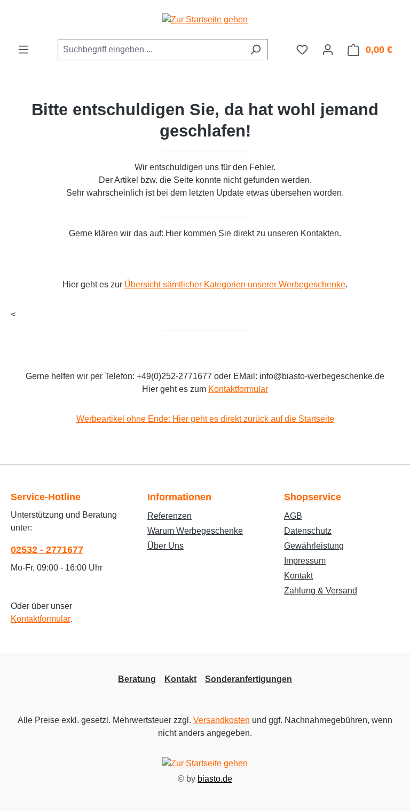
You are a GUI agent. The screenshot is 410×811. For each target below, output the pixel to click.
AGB (293, 515)
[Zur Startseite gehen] (205, 19)
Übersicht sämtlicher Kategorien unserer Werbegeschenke (234, 284)
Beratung (137, 679)
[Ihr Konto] (328, 49)
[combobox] (150, 49)
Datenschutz (308, 530)
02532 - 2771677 (47, 549)
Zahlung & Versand (320, 590)
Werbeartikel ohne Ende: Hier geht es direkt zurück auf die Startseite (205, 418)
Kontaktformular (238, 389)
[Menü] (23, 49)
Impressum (305, 560)
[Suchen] (255, 49)
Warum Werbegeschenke (195, 530)
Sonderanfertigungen (248, 679)
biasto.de (215, 778)
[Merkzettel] (302, 49)
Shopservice (312, 497)
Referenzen (169, 515)
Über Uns (165, 545)
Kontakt (298, 575)
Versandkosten (221, 720)
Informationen (179, 497)
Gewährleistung (314, 545)
